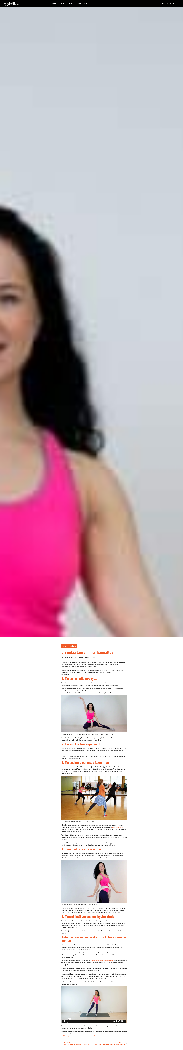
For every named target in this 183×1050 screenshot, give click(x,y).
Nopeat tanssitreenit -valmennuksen (101, 960)
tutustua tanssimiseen (119, 827)
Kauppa (54, 3)
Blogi (63, 3)
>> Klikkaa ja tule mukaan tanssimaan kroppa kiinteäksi (79, 1036)
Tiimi (71, 3)
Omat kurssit (82, 3)
